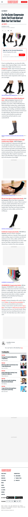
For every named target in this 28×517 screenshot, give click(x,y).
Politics (3, 475)
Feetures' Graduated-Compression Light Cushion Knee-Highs (13, 135)
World (2, 485)
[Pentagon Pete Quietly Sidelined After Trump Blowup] (23, 360)
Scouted (3, 494)
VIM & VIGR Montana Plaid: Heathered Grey (9, 95)
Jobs (11, 505)
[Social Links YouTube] (15, 501)
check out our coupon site (18, 307)
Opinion (2, 492)
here (22, 347)
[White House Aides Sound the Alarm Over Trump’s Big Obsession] (23, 368)
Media (2, 482)
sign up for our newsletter (16, 302)
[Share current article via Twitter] (5, 30)
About (2, 505)
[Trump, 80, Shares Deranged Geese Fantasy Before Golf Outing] (23, 391)
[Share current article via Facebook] (3, 30)
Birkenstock (4, 68)
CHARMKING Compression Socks (8, 282)
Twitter (6, 302)
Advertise (15, 505)
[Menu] (3, 2)
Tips (9, 505)
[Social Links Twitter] (10, 501)
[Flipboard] (20, 501)
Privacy (21, 505)
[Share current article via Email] (8, 30)
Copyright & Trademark (6, 508)
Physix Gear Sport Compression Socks (8, 195)
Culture (3, 487)
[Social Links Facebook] (7, 501)
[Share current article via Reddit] (11, 30)
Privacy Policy (22, 56)
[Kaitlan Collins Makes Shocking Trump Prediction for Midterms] (23, 375)
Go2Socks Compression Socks (7, 228)
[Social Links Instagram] (12, 501)
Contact (6, 505)
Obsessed (3, 478)
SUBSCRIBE (24, 1)
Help (18, 505)
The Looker (3, 480)
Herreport (9, 343)
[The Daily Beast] (12, 2)
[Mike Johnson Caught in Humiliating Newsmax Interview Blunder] (23, 383)
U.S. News (3, 489)
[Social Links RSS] (17, 501)
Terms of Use (17, 56)
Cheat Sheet (3, 473)
